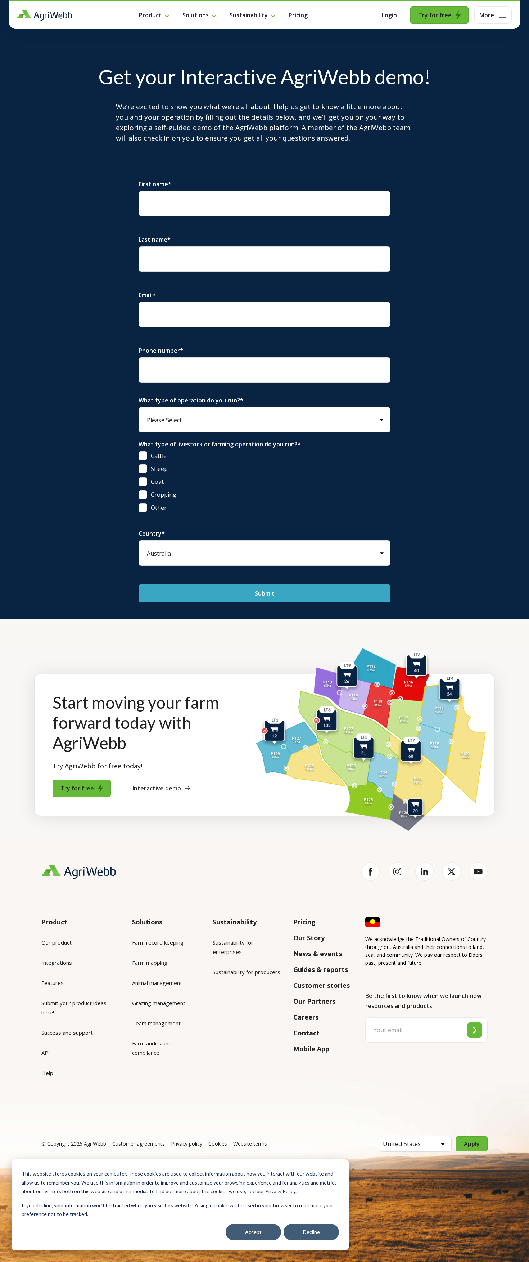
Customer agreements (138, 1143)
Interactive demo (156, 788)
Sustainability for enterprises (233, 947)
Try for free (435, 15)
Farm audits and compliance (152, 1048)
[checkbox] (264, 481)
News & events (317, 953)
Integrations (56, 962)
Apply (472, 1144)
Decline (311, 1232)
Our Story (309, 937)
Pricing (298, 15)
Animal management (157, 982)
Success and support (67, 1032)
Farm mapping (149, 962)
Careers (305, 1017)
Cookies (217, 1143)
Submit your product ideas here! (74, 1007)
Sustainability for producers (246, 972)
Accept (253, 1232)
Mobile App (311, 1048)
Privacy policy (186, 1143)
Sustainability (249, 15)
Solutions (195, 15)
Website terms (250, 1143)
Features (52, 982)
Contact (306, 1033)
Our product (56, 942)
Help (47, 1072)
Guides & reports (320, 969)
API (45, 1052)
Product (150, 15)
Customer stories (321, 985)
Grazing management (158, 1003)
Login (389, 15)
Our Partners (314, 1001)
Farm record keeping (158, 942)
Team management (156, 1023)
